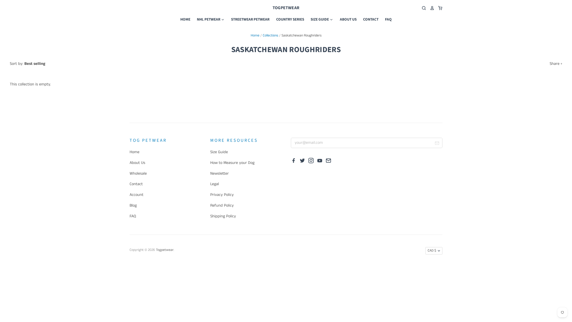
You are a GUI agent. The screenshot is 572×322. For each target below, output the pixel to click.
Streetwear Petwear (250, 19)
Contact (371, 19)
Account (136, 195)
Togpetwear (286, 8)
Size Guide (320, 19)
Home (185, 19)
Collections (270, 35)
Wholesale (138, 173)
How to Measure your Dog (232, 163)
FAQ (388, 19)
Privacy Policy (222, 195)
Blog (133, 205)
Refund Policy (222, 205)
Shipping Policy (223, 216)
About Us (348, 19)
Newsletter (219, 173)
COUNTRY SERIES (290, 19)
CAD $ (432, 250)
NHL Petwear (209, 19)
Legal (214, 184)
